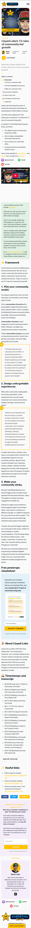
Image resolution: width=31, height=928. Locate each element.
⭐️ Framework (7, 80)
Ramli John (7, 52)
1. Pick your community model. (12, 82)
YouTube (21, 156)
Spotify (3, 156)
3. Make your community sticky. (13, 89)
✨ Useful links (6, 102)
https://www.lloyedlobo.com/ (14, 783)
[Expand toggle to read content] (27, 759)
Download (24, 796)
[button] (28, 4)
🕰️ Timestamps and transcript (11, 98)
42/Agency (12, 207)
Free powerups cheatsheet (10, 92)
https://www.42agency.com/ (15, 252)
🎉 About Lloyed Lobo (8, 95)
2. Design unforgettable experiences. (14, 85)
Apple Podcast (22, 153)
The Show (5, 38)
